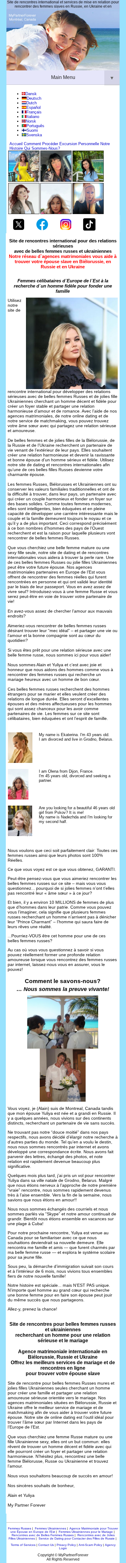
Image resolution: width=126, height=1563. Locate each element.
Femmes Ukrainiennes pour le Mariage (86, 1531)
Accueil (16, 143)
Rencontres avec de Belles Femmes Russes (43, 1535)
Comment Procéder (41, 143)
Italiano (32, 116)
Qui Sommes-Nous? (42, 148)
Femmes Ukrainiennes (50, 1528)
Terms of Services (23, 1545)
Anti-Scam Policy (90, 1545)
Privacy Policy (66, 1545)
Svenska (34, 135)
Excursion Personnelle (79, 143)
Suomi (32, 130)
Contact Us (46, 1545)
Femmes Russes (19, 1528)
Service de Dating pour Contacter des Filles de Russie (77, 1538)
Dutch (31, 103)
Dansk (31, 93)
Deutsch (34, 98)
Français (34, 112)
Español (33, 107)
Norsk (31, 121)
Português (35, 125)
